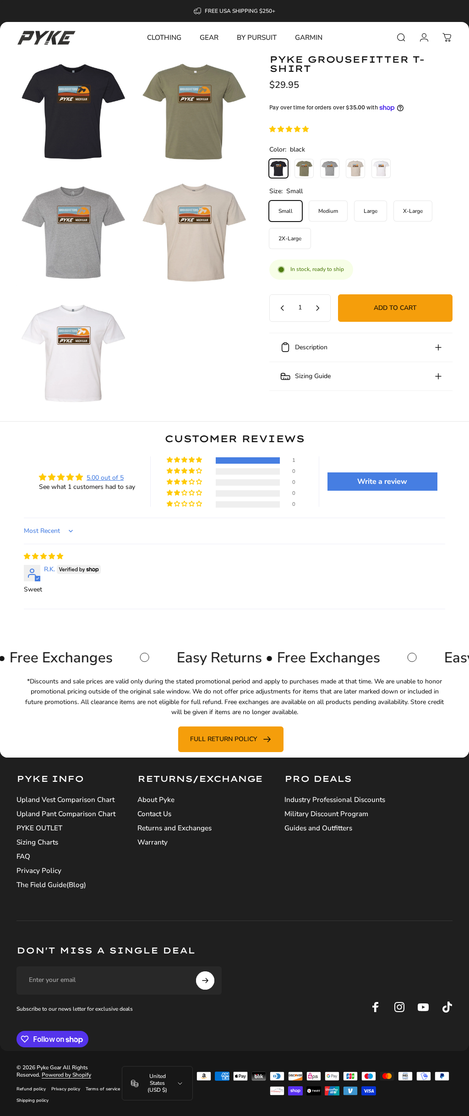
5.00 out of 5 (105, 477)
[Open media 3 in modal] (73, 232)
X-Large (413, 211)
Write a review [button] (382, 482)
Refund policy (31, 1089)
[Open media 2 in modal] (194, 111)
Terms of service (103, 1089)
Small (285, 211)
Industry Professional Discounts (334, 800)
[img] (43, 556)
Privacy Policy (38, 871)
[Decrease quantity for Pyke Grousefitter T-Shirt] (280, 308)
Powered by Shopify (66, 1074)
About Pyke (156, 800)
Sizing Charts (37, 842)
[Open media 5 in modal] (73, 353)
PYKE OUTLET (39, 828)
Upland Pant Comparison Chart (65, 814)
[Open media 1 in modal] (73, 111)
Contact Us (154, 814)
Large (370, 211)
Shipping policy (32, 1100)
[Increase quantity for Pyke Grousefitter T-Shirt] (319, 308)
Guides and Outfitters (318, 828)
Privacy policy (65, 1089)
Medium (328, 211)
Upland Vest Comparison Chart (65, 800)
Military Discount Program (326, 814)
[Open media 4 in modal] (194, 232)
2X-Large (289, 238)
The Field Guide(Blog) (51, 885)
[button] (289, 129)
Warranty (152, 842)
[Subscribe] (205, 980)
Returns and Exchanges (174, 828)
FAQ (23, 856)
